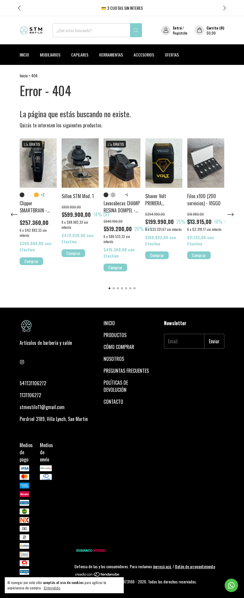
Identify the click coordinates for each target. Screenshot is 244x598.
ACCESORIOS (144, 54)
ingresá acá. (162, 566)
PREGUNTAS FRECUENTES (126, 370)
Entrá (177, 27)
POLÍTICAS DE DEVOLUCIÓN (116, 386)
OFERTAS (172, 54)
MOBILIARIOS (50, 54)
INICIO (109, 323)
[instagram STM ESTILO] (22, 361)
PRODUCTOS (115, 335)
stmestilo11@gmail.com (42, 407)
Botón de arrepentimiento (195, 566)
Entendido (52, 588)
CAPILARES (79, 54)
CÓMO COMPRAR (119, 346)
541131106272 (33, 383)
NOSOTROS (114, 358)
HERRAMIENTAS (111, 54)
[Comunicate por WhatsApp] (231, 585)
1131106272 (30, 395)
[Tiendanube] (97, 575)
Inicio (24, 54)
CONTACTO (113, 401)
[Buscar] (136, 30)
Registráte (180, 32)
